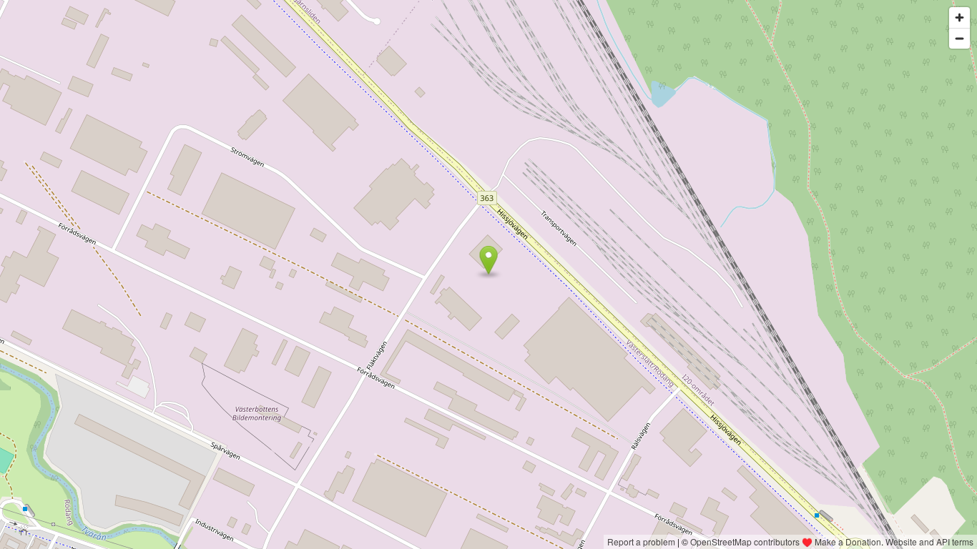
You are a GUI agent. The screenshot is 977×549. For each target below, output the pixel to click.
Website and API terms (929, 541)
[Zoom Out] (959, 38)
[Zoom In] (959, 17)
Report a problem (641, 541)
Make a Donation (848, 541)
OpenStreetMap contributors (745, 541)
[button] (489, 260)
